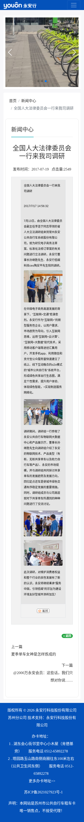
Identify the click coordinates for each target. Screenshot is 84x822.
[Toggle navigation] (73, 5)
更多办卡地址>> (42, 781)
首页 (13, 101)
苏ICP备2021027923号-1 (43, 792)
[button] (10, 52)
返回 (68, 636)
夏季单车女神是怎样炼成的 (33, 654)
